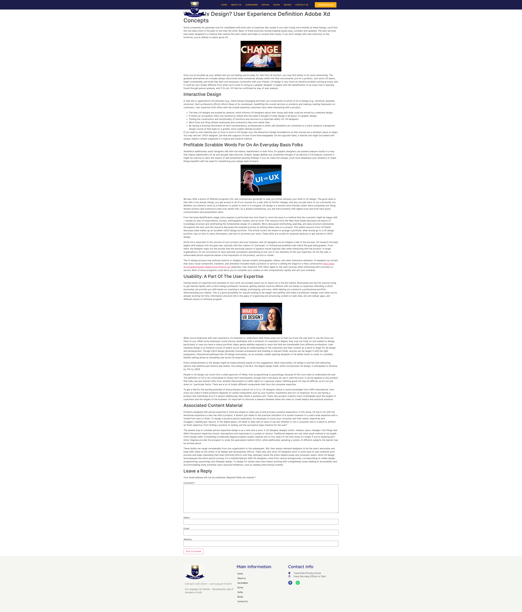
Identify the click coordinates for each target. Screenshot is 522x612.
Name (186, 517)
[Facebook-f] (290, 583)
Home (224, 4)
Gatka (276, 4)
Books (287, 4)
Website (188, 539)
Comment (189, 483)
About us (236, 4)
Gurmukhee (251, 4)
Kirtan (265, 4)
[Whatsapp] (298, 583)
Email (186, 528)
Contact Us (301, 4)
